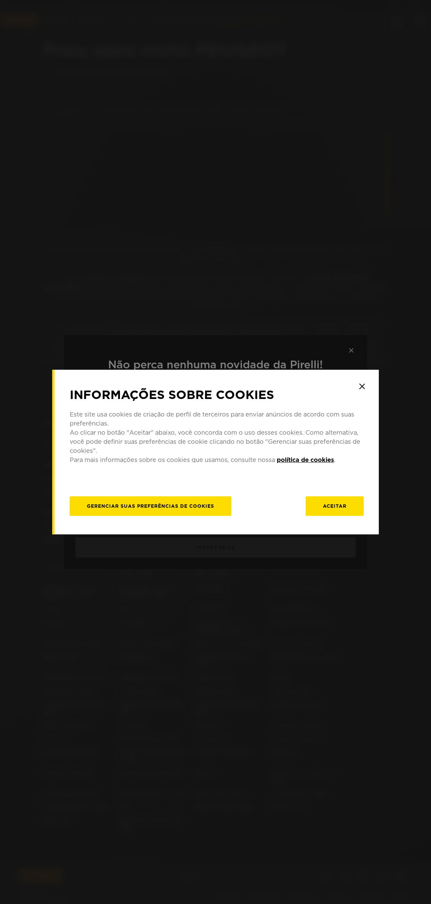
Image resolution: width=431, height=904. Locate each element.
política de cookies (305, 459)
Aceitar (334, 506)
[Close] (362, 386)
